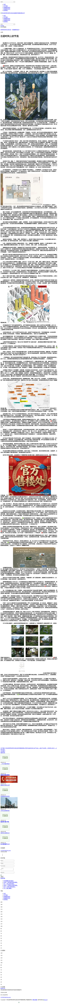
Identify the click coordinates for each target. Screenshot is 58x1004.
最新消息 (3, 752)
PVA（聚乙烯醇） (7, 888)
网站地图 (35, 999)
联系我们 (5, 21)
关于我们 (5, 17)
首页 (4, 15)
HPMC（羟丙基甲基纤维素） (10, 882)
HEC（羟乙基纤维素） (9, 883)
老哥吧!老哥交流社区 (6, 29)
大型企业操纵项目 (5, 810)
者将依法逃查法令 (5, 832)
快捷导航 (3, 878)
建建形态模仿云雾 (5, 785)
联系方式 (3, 988)
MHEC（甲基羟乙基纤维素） (10, 885)
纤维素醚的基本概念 (8, 880)
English (2, 25)
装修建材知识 (6, 18)
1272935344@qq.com (6, 850)
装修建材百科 (6, 20)
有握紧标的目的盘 (5, 796)
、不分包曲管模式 (5, 763)
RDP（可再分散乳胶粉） (9, 886)
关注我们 (3, 751)
